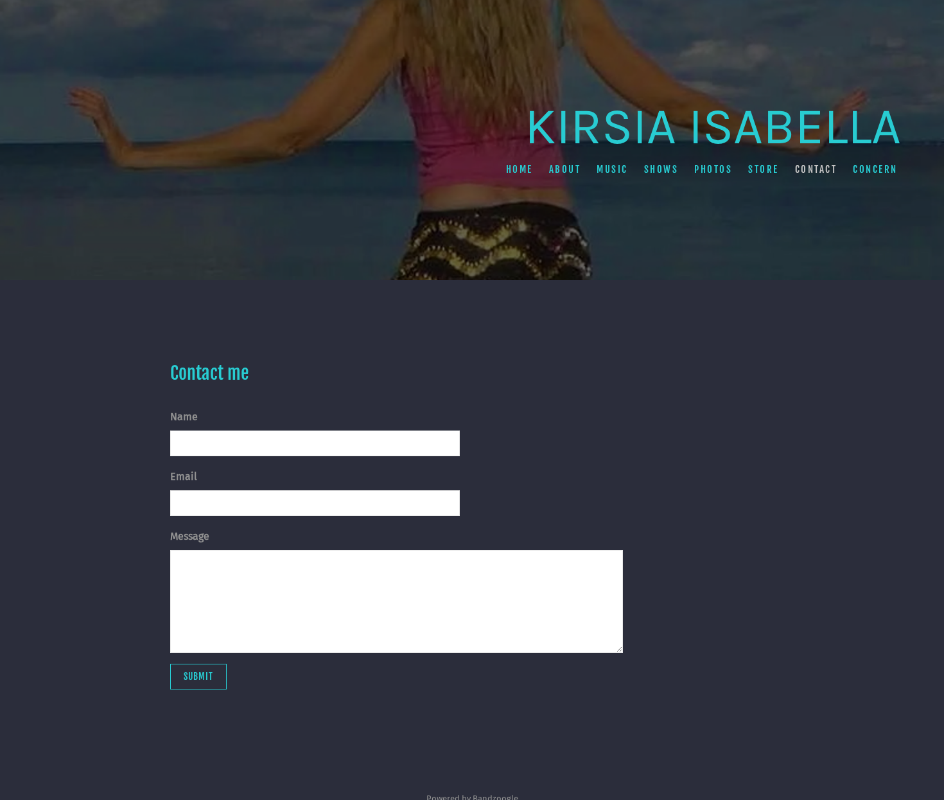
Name (184, 417)
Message (189, 536)
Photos (713, 169)
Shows (660, 169)
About (564, 169)
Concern (875, 169)
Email (183, 476)
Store (763, 169)
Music (612, 169)
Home (518, 169)
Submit (198, 676)
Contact (815, 169)
